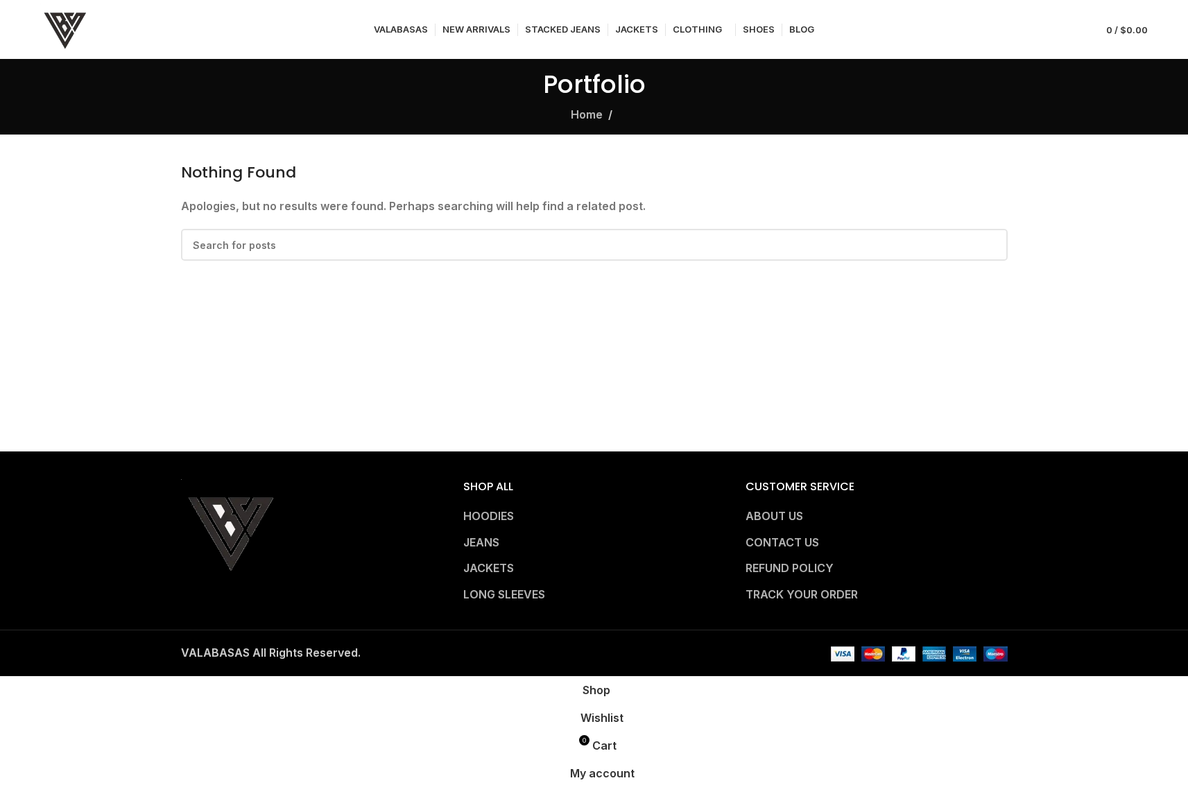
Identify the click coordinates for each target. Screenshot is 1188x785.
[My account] (1070, 30)
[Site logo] (65, 28)
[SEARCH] (992, 245)
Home (587, 114)
